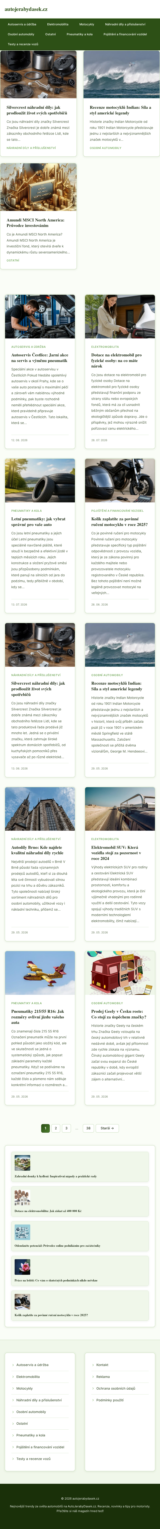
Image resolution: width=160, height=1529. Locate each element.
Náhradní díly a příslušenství (125, 24)
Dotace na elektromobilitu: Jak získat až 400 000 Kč (48, 1211)
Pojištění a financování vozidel (125, 34)
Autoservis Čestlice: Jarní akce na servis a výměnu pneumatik (39, 357)
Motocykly (86, 24)
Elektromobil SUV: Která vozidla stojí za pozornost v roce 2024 (116, 852)
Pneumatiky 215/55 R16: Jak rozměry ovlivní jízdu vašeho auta (37, 1016)
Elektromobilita (57, 24)
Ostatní (50, 34)
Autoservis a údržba (22, 24)
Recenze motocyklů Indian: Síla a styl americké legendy (120, 110)
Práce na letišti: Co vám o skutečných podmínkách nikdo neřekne (56, 1280)
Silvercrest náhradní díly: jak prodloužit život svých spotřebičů (37, 110)
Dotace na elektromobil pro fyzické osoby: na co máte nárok (116, 360)
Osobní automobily (21, 34)
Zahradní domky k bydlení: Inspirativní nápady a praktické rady (56, 1176)
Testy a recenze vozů (23, 44)
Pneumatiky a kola (80, 34)
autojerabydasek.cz (26, 9)
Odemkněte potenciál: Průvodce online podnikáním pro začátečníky (57, 1245)
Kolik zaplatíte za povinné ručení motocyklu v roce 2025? (119, 521)
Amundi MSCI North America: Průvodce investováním (35, 223)
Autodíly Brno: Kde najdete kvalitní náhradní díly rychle (37, 850)
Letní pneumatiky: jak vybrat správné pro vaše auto (38, 521)
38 (88, 1128)
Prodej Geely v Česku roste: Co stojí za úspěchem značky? (118, 1014)
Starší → (107, 1128)
